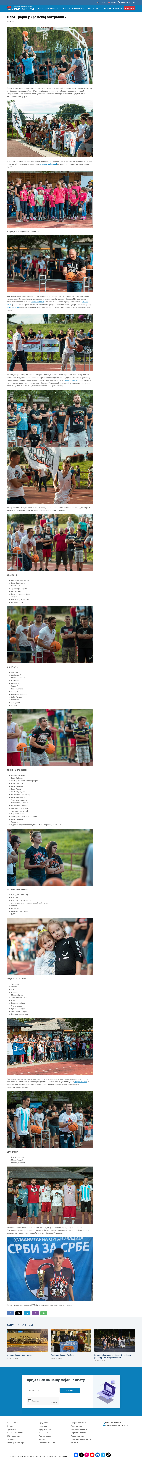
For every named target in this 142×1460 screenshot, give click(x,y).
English (113, 2)
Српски (102, 2)
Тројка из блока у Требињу (62, 1355)
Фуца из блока (13, 307)
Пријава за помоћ (78, 1423)
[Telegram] (27, 1313)
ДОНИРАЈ (130, 8)
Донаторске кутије (15, 1433)
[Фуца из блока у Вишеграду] (27, 1340)
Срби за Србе (50, 8)
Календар (107, 8)
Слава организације (15, 1443)
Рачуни (42, 1439)
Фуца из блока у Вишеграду (19, 1355)
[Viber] (35, 1313)
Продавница (119, 8)
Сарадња (11, 1439)
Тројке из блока (70, 380)
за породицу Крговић (48, 164)
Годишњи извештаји (48, 1443)
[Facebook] (10, 1313)
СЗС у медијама (13, 1436)
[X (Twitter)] (18, 1313)
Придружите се (77, 1436)
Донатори (43, 1433)
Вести (40, 8)
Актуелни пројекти (79, 1429)
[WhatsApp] (43, 1313)
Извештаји (77, 8)
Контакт (74, 1443)
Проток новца (45, 1436)
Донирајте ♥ (12, 1423)
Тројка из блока (80, 1082)
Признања (11, 1429)
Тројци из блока (37, 302)
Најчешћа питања (78, 1433)
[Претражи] (134, 2)
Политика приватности (81, 1439)
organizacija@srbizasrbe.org (116, 1425)
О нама (10, 1426)
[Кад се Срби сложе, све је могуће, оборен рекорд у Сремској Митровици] (114, 1340)
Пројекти (64, 8)
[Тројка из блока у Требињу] (71, 1340)
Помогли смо (92, 8)
